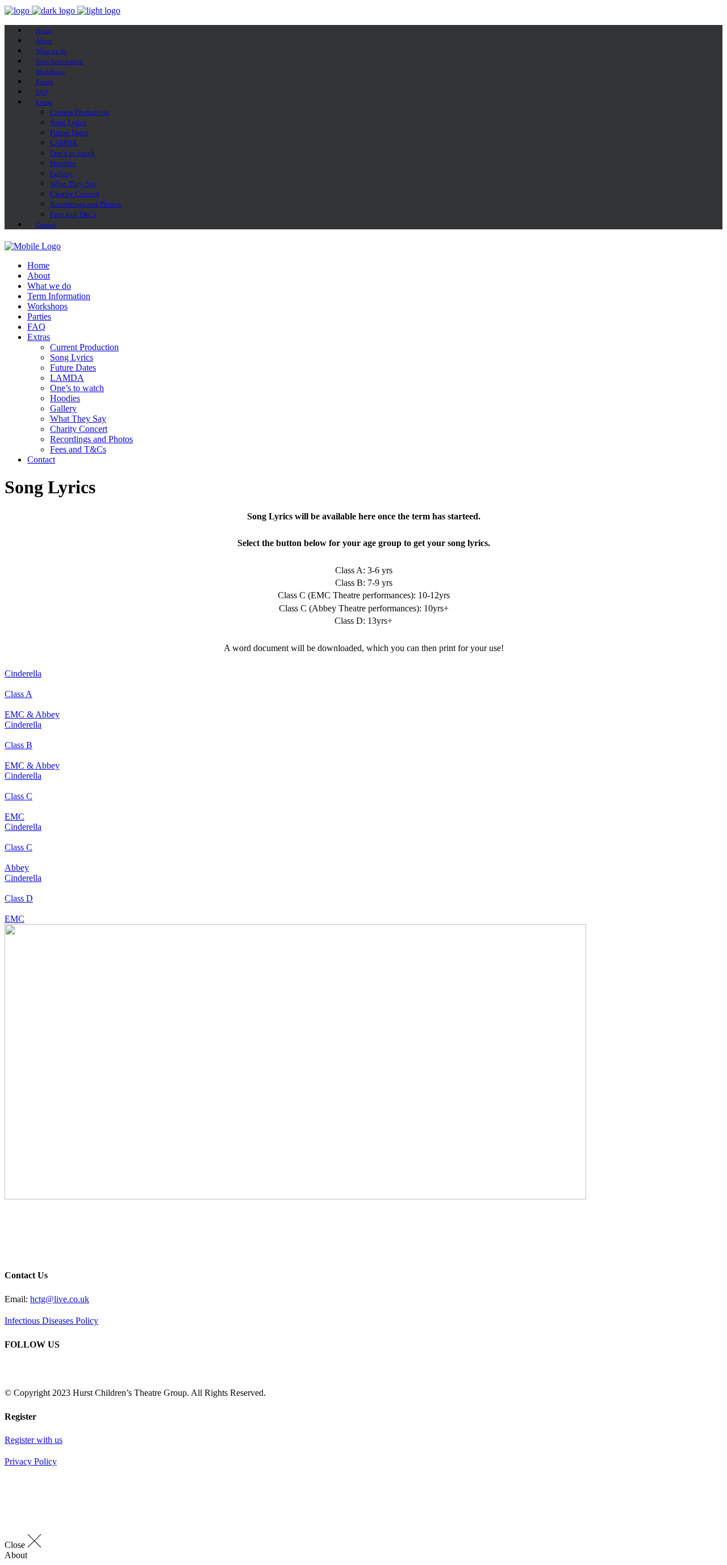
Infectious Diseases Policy (51, 1320)
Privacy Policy (31, 1461)
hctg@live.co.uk (59, 1299)
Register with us (33, 1440)
